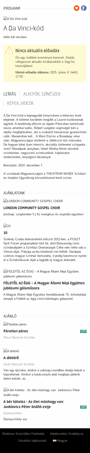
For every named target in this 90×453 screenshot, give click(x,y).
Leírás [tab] (9, 94)
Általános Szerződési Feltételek (23, 433)
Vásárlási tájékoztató (32, 440)
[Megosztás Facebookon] (84, 8)
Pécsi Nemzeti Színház (19, 337)
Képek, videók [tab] (20, 103)
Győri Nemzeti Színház (19, 364)
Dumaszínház (12, 413)
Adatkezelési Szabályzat (66, 433)
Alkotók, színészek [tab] (42, 94)
